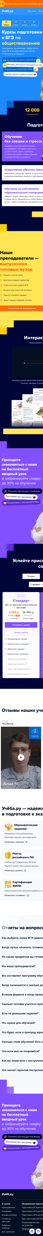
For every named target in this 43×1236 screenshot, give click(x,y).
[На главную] (7, 1194)
